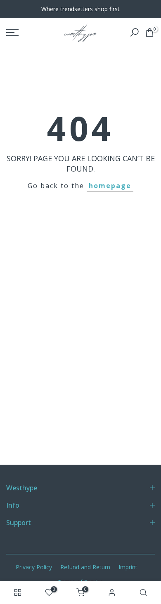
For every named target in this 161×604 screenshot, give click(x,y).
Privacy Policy (34, 567)
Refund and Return (85, 567)
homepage (110, 185)
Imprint (127, 567)
